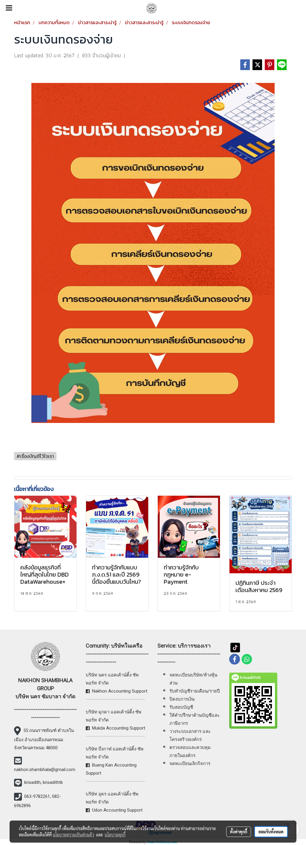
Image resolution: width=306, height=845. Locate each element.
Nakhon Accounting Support (119, 691)
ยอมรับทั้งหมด (271, 831)
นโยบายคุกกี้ (115, 834)
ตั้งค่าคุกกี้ (238, 831)
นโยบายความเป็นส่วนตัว (73, 834)
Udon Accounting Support (117, 810)
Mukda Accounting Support (118, 728)
